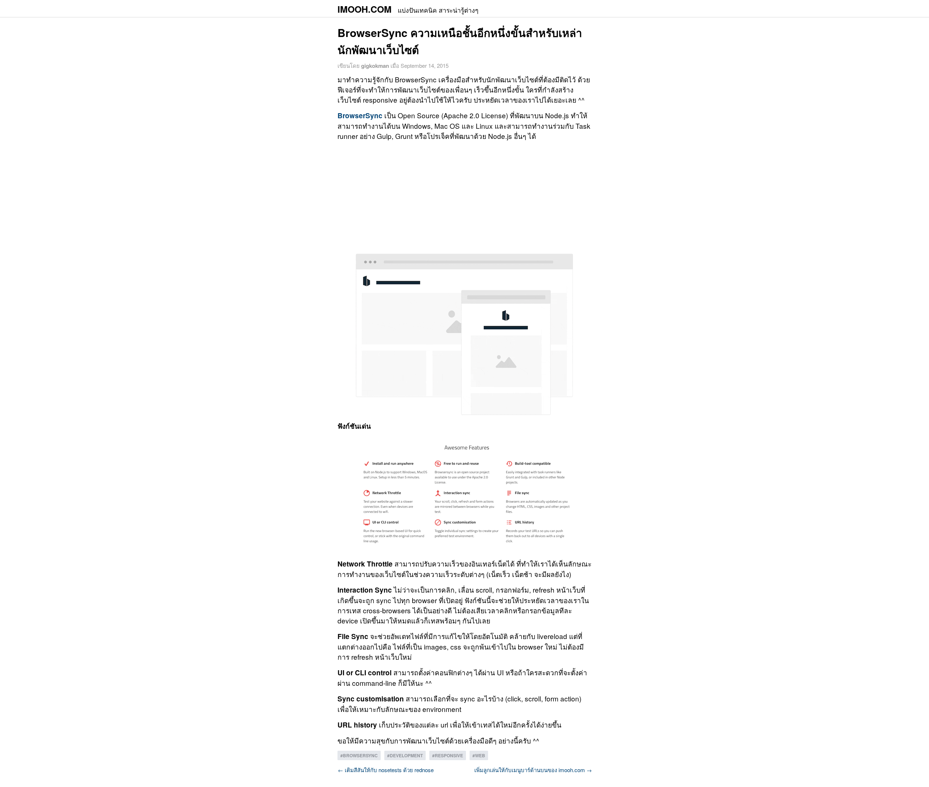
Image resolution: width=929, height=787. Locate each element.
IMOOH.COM (407, 9)
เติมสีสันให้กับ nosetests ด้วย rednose (386, 770)
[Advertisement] (464, 197)
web (480, 755)
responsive (449, 755)
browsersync (360, 755)
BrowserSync (359, 115)
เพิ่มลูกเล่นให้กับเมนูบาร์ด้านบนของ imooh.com (533, 770)
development (406, 755)
